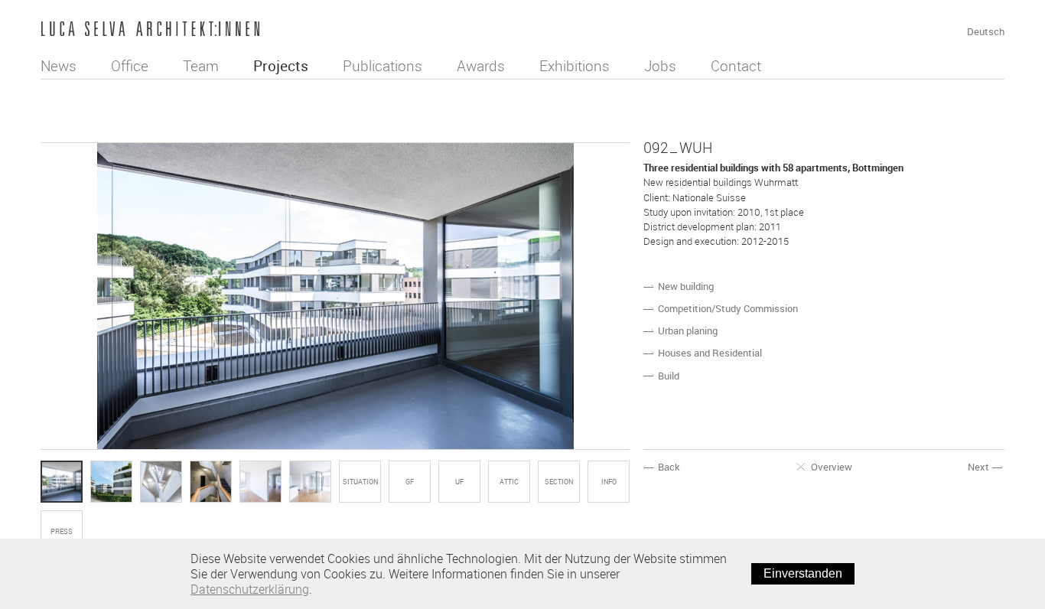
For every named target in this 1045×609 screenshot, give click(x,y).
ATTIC (509, 482)
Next (986, 467)
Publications (382, 66)
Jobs (660, 66)
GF (409, 482)
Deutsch (985, 31)
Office (129, 66)
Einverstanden (802, 573)
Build (668, 376)
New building (686, 286)
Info (609, 482)
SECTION (559, 482)
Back (662, 467)
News (59, 66)
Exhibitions (574, 66)
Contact (736, 66)
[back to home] (150, 30)
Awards (481, 66)
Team (201, 66)
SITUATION (360, 482)
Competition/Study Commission (728, 308)
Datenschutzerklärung (249, 589)
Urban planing (688, 330)
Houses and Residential (710, 353)
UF (459, 482)
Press (61, 531)
